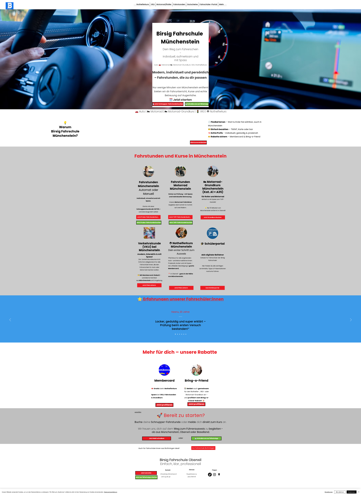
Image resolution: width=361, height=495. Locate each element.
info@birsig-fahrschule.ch (168, 474)
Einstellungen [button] (329, 492)
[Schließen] (359, 491)
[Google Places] (219, 474)
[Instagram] (214, 474)
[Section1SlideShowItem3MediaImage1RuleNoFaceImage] (177, 334)
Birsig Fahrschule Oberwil (180, 460)
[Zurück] (10, 320)
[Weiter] (351, 320)
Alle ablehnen (340, 492)
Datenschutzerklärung (110, 492)
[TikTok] (210, 474)
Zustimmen (351, 492)
